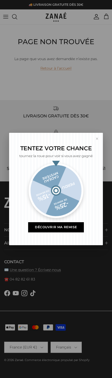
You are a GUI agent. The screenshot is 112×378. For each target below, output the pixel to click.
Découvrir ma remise (56, 227)
